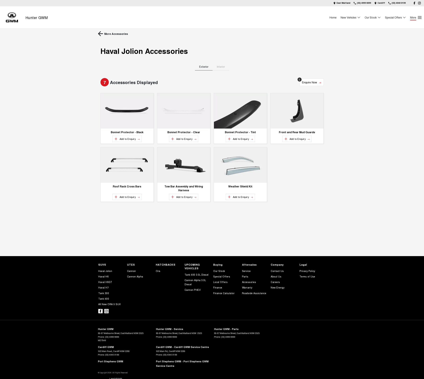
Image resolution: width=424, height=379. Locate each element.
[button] (127, 111)
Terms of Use (307, 276)
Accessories (249, 282)
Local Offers (220, 282)
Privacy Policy (307, 271)
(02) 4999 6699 (112, 336)
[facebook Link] (414, 3)
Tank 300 (103, 293)
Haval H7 (103, 287)
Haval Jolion (105, 271)
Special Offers (393, 17)
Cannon (131, 271)
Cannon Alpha (135, 276)
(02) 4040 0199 (112, 354)
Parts (245, 276)
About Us (276, 276)
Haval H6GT (105, 282)
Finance (217, 287)
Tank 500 (103, 298)
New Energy (277, 287)
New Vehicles (348, 17)
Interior (221, 67)
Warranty (247, 287)
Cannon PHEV (193, 289)
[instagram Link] (419, 3)
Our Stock (371, 17)
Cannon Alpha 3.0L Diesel (195, 282)
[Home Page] (11, 17)
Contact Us (277, 271)
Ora (158, 271)
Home (333, 17)
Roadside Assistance (254, 293)
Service (246, 271)
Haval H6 (103, 276)
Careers (275, 282)
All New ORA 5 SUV (109, 304)
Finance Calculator (224, 293)
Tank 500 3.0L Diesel (197, 274)
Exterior (203, 67)
